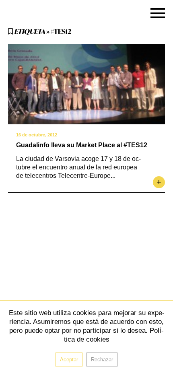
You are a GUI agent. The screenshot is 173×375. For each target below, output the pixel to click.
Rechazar (102, 359)
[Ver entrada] (86, 84)
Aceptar (69, 359)
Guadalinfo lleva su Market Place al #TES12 (81, 145)
